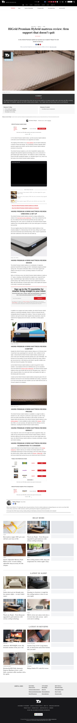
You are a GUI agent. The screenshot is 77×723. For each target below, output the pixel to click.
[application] (29, 174)
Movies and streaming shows (35, 691)
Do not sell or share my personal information (38, 710)
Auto (48, 4)
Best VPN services (33, 693)
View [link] (42, 463)
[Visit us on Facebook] (45, 2)
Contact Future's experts (36, 705)
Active (31, 4)
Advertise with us (44, 707)
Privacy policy (27, 707)
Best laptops (44, 687)
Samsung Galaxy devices (34, 689)
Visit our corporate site (52, 719)
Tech (27, 4)
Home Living (37, 4)
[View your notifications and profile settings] (66, 2)
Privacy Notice (14, 302)
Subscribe (69, 1)
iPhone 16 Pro (32, 687)
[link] (16, 129)
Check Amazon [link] (42, 128)
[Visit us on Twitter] (47, 2)
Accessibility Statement (23, 705)
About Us (46, 705)
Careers (51, 707)
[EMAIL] (16, 503)
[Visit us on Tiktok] (57, 2)
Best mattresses (45, 693)
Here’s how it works (53, 46)
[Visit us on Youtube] (51, 2)
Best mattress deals (59, 689)
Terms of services (26, 301)
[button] (29, 128)
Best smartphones (46, 691)
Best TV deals (58, 691)
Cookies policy (35, 707)
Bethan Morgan (33, 120)
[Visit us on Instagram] (53, 2)
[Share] (36, 44)
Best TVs (44, 689)
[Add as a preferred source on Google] (38, 714)
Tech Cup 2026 (62, 8)
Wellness (39, 26)
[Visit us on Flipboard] (55, 2)
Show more (30, 479)
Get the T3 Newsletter (29, 8)
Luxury (43, 4)
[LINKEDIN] (14, 503)
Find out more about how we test (53, 116)
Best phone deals (58, 687)
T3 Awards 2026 (40, 8)
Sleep (44, 26)
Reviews (49, 120)
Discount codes (58, 693)
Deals (19, 8)
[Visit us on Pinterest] (49, 2)
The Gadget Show (51, 8)
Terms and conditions (54, 705)
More (52, 4)
